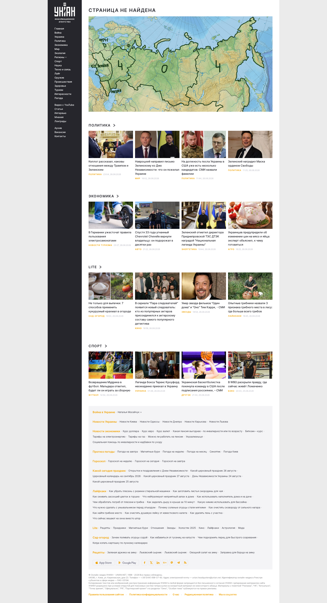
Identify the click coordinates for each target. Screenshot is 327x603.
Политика (60, 41)
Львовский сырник (150, 552)
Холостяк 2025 (187, 527)
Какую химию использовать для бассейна (222, 501)
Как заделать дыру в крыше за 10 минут (171, 501)
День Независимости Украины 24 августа (216, 476)
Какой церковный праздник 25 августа (115, 481)
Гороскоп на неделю (120, 461)
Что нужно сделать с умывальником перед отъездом (124, 507)
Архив (58, 128)
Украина (59, 36)
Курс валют (163, 431)
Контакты (60, 136)
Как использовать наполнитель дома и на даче (224, 496)
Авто (138, 249)
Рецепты (105, 527)
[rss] (185, 562)
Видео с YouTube (64, 105)
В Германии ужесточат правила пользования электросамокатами (110, 236)
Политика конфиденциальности (148, 594)
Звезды (186, 312)
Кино (138, 328)
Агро (231, 249)
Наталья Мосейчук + (130, 412)
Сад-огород (97, 316)
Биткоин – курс (254, 431)
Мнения (59, 117)
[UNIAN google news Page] (165, 562)
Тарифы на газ (136, 436)
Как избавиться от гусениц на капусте (172, 537)
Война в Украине (104, 412)
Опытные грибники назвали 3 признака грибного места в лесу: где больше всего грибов (250, 307)
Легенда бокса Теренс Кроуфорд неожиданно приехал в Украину (157, 384)
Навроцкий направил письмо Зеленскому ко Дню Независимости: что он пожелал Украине (157, 167)
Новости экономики (106, 431)
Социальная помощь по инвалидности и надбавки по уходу (127, 442)
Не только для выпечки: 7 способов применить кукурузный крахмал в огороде (110, 307)
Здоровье (60, 85)
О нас (176, 594)
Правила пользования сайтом (106, 594)
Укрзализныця (194, 436)
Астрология (228, 527)
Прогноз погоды (104, 451)
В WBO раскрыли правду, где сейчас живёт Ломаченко (247, 384)
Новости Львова (218, 421)
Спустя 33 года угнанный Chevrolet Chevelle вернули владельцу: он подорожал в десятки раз (154, 238)
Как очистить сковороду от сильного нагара (234, 507)
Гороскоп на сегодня (147, 461)
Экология (59, 53)
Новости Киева (128, 421)
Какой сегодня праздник (109, 470)
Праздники (119, 527)
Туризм (58, 90)
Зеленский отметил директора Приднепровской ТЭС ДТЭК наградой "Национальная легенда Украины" (203, 238)
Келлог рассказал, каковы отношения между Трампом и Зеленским (108, 165)
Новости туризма (100, 245)
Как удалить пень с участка (206, 512)
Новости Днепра (172, 421)
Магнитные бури (150, 451)
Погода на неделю (173, 451)
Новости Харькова (195, 421)
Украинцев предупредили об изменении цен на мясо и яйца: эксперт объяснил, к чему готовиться (249, 238)
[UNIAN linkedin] (158, 562)
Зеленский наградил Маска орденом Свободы (246, 163)
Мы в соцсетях (228, 594)
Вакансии (60, 132)
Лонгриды (60, 121)
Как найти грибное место (107, 512)
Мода (241, 527)
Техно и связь (62, 69)
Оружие (59, 77)
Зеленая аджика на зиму (122, 552)
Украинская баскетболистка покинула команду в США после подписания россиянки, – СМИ (203, 386)
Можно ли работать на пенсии (165, 436)
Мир (57, 49)
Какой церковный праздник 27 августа (166, 476)
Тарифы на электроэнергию (109, 436)
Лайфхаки (235, 316)
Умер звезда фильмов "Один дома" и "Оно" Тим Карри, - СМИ (203, 305)
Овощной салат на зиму (203, 552)
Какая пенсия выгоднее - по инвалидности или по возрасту (207, 431)
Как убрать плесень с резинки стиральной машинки (139, 491)
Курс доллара (131, 431)
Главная (59, 28)
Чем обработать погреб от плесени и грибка (118, 501)
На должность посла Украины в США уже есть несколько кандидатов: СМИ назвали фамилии (203, 167)
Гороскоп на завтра (173, 461)
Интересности (62, 94)
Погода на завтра (127, 451)
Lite (93, 267)
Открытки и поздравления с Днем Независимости (158, 470)
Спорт (58, 61)
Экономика (61, 45)
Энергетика (189, 249)
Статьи (58, 109)
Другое (186, 395)
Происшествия (63, 81)
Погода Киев (230, 451)
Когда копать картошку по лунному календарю (120, 542)
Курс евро (148, 431)
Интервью (60, 113)
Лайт (57, 73)
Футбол (94, 395)
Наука (58, 65)
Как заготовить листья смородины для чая (198, 491)
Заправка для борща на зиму (237, 552)
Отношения (157, 527)
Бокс (231, 391)
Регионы (59, 57)
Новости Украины (105, 421)
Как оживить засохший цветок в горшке (116, 496)
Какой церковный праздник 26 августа (213, 470)
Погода (58, 98)
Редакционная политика (199, 594)
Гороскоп (99, 461)
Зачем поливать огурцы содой (129, 537)
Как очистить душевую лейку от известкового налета (156, 512)
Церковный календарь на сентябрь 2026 (117, 476)
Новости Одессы (150, 421)
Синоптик (215, 451)
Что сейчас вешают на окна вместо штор (117, 518)
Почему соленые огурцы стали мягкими (182, 507)
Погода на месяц (197, 451)
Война (57, 32)
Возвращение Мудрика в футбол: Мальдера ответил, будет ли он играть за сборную (109, 386)
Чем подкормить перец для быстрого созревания (227, 537)
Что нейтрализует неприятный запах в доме (168, 496)
